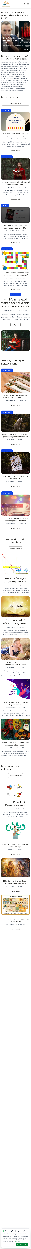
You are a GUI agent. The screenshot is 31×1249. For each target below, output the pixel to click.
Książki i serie (9, 34)
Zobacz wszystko (15, 103)
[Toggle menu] (28, 4)
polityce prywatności (19, 1241)
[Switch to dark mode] (24, 4)
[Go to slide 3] (27, 49)
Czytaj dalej (15, 325)
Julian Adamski (10, 278)
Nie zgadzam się (9, 1244)
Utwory (5, 205)
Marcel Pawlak (7, 45)
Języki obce (6, 110)
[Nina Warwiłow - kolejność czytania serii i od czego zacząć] (15, 36)
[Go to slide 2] (25, 49)
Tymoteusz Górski (10, 138)
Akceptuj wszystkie (22, 1244)
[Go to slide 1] (24, 49)
